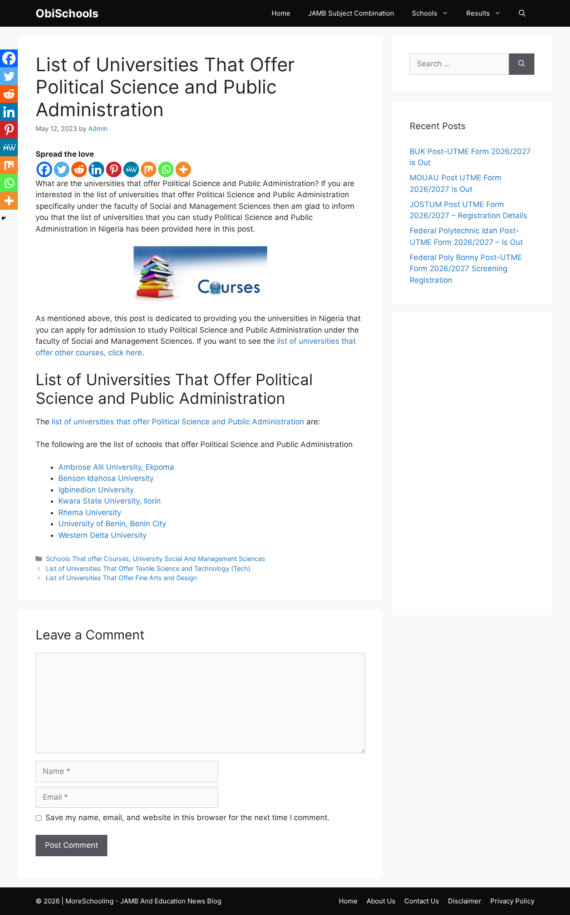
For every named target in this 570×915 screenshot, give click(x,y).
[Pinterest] (114, 169)
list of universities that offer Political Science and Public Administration (178, 421)
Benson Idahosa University (106, 478)
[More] (183, 169)
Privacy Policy (512, 901)
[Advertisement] (472, 464)
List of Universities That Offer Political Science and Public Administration (165, 87)
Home (281, 13)
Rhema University (89, 512)
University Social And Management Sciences (199, 558)
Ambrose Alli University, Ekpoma (116, 467)
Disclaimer (464, 901)
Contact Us (421, 901)
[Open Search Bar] (522, 13)
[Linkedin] (96, 169)
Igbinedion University (96, 489)
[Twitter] (61, 169)
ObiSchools (67, 13)
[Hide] (3, 218)
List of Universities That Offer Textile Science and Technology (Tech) (148, 568)
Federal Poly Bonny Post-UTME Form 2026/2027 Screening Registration (466, 269)
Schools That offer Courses (87, 558)
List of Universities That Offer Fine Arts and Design (121, 578)
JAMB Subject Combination (351, 13)
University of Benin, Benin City (112, 523)
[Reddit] (79, 169)
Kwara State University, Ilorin (109, 500)
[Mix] (148, 169)
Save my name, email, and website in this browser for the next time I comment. (187, 817)
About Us (380, 901)
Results (478, 13)
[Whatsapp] (166, 169)
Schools (424, 13)
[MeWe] (131, 169)
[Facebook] (44, 169)
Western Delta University (102, 535)
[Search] (521, 64)
